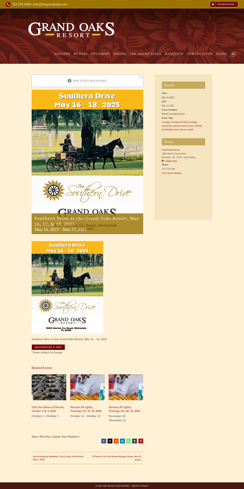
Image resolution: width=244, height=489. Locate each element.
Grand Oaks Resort (171, 149)
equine (176, 125)
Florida (198, 125)
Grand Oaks (167, 129)
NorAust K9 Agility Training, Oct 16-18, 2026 (85, 409)
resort (190, 129)
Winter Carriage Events (173, 113)
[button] (233, 53)
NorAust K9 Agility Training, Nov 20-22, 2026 (124, 409)
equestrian (167, 125)
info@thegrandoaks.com (50, 4)
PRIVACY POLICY (140, 485)
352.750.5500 (21, 4)
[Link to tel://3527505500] (8, 4)
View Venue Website (172, 173)
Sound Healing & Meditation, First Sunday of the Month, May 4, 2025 (58, 458)
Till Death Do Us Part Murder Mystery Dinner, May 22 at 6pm (116, 458)
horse (176, 129)
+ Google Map (170, 160)
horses (183, 129)
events (191, 125)
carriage (166, 122)
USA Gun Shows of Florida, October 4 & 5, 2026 (48, 409)
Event (184, 125)
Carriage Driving (179, 122)
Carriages (192, 122)
